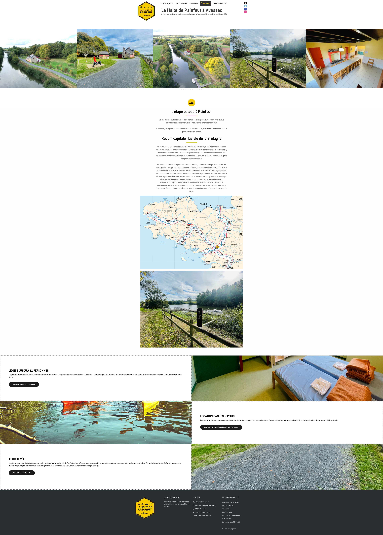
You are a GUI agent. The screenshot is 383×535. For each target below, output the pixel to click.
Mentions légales (230, 529)
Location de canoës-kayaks (231, 515)
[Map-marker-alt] (245, 3)
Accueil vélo (194, 3)
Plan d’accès (226, 519)
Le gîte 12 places (167, 3)
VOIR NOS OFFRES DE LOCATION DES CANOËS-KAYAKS (221, 427)
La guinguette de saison (230, 502)
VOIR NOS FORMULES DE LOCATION (23, 384)
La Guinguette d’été (220, 3)
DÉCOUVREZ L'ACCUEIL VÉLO (21, 473)
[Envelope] (245, 6)
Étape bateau (205, 3)
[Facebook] (245, 9)
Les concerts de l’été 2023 (231, 522)
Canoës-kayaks (181, 3)
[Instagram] (245, 11)
